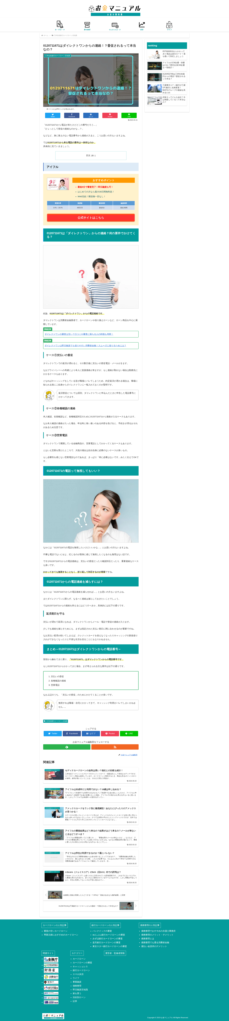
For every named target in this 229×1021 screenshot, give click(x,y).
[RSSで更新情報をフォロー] (115, 747)
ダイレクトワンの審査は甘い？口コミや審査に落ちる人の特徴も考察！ (79, 334)
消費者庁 (51, 977)
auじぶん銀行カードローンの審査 (109, 935)
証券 (75, 1001)
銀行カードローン (81, 970)
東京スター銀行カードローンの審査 (110, 946)
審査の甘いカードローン (56, 931)
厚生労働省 (51, 988)
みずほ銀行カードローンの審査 (108, 938)
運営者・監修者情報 (115, 953)
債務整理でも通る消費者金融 (155, 942)
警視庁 (51, 982)
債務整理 (77, 986)
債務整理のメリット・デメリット (157, 935)
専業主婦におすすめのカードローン (61, 935)
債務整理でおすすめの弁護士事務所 (158, 931)
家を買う (77, 993)
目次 (88, 155)
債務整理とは (147, 938)
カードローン (79, 959)
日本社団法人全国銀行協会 (51, 1002)
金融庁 (51, 960)
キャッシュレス (80, 966)
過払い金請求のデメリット (154, 946)
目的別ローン (79, 997)
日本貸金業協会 (51, 965)
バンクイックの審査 (102, 931)
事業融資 (77, 982)
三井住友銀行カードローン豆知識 (56, 721)
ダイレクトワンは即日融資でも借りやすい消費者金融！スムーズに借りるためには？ (85, 345)
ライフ (76, 978)
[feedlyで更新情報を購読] (66, 747)
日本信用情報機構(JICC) (51, 993)
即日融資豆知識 (80, 989)
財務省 (51, 970)
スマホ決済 (78, 974)
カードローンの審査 (82, 962)
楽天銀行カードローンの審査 (106, 942)
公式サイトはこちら (91, 217)
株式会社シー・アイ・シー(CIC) (51, 998)
